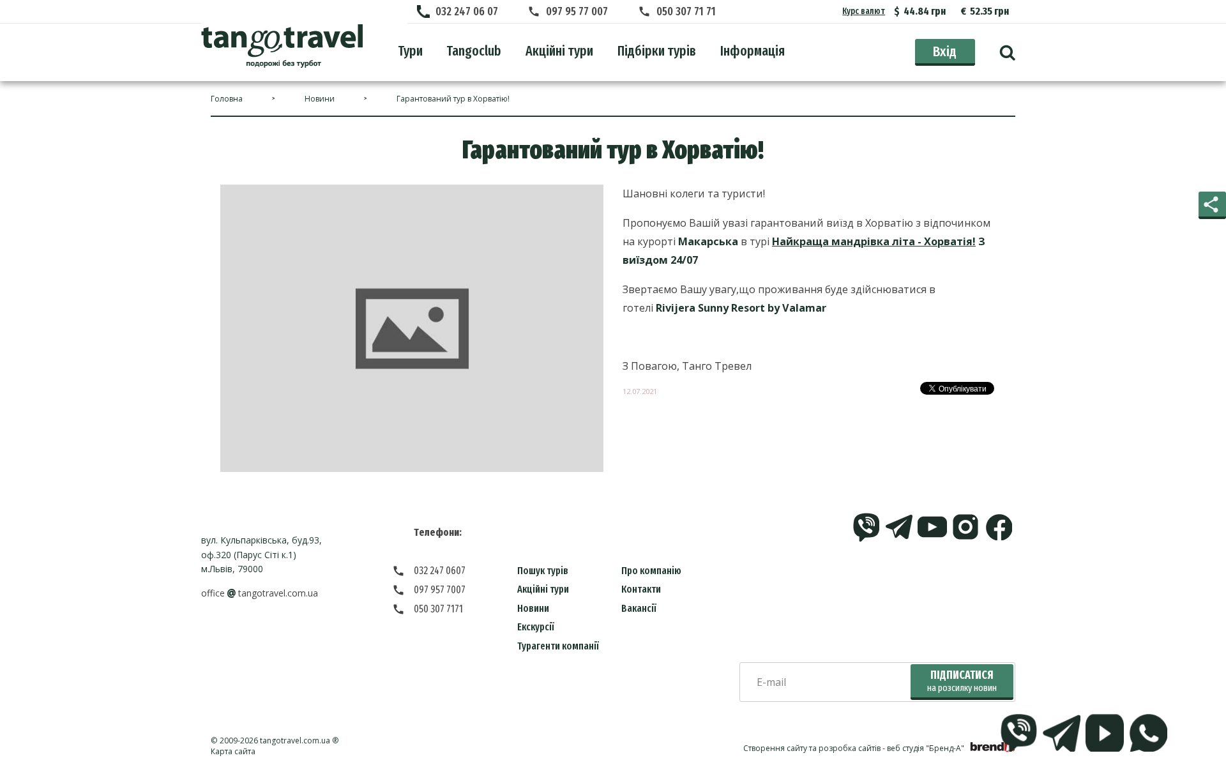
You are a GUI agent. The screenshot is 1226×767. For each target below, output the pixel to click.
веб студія (905, 748)
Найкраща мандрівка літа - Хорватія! (874, 241)
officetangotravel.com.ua (259, 593)
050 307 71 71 (686, 11)
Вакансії (638, 608)
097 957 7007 (439, 590)
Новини (533, 608)
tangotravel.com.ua (295, 740)
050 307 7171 (438, 609)
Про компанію (651, 571)
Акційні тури (543, 589)
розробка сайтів (850, 748)
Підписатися (962, 681)
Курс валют (863, 11)
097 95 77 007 (577, 11)
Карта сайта (233, 751)
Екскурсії (535, 627)
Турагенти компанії (558, 646)
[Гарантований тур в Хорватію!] (282, 46)
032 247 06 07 (466, 11)
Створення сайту (775, 748)
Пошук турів (542, 571)
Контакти (641, 589)
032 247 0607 (439, 571)
